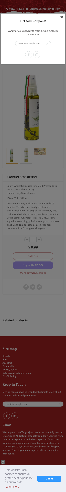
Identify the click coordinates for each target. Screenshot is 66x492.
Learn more (12, 486)
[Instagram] (36, 54)
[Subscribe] (47, 44)
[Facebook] (28, 54)
